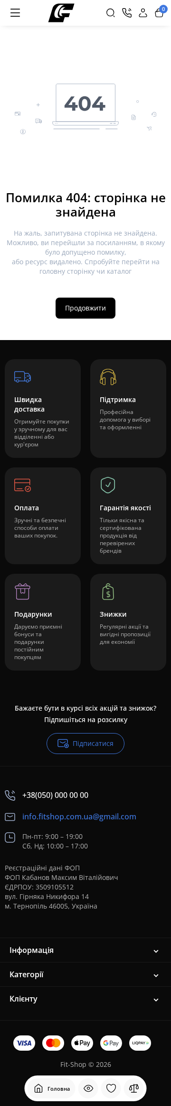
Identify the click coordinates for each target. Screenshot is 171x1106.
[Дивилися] (88, 1088)
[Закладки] (111, 1088)
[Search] (111, 13)
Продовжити (85, 307)
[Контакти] (127, 13)
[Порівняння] (134, 1088)
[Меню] (15, 12)
